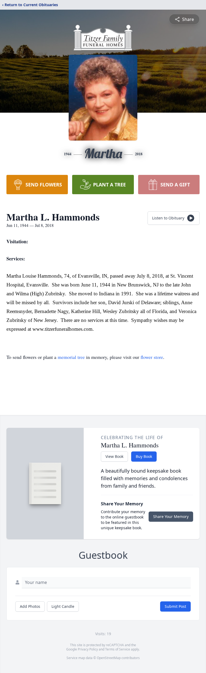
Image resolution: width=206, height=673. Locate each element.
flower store (152, 357)
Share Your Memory (171, 516)
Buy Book (144, 456)
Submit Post (175, 606)
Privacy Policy (88, 649)
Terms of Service (117, 649)
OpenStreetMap (109, 658)
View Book (114, 456)
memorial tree (71, 357)
